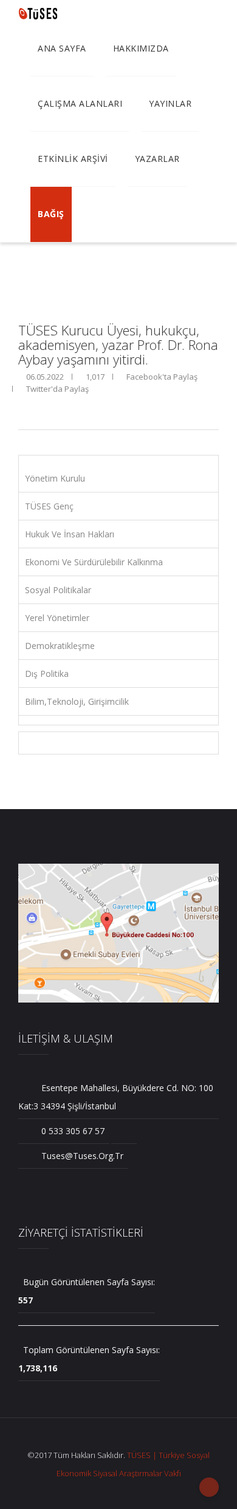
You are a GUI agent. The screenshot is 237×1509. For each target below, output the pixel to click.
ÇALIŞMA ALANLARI (80, 103)
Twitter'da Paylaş (56, 388)
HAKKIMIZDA (141, 48)
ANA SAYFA (62, 48)
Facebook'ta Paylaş (161, 376)
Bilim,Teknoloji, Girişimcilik (77, 701)
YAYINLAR (170, 103)
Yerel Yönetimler (57, 617)
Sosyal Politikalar (58, 590)
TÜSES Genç (49, 506)
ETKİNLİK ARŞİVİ (73, 158)
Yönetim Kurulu (55, 478)
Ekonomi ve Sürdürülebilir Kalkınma (94, 562)
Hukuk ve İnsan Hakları (69, 534)
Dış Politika (47, 673)
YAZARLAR (157, 158)
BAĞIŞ (51, 214)
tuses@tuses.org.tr (81, 1155)
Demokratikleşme (60, 645)
